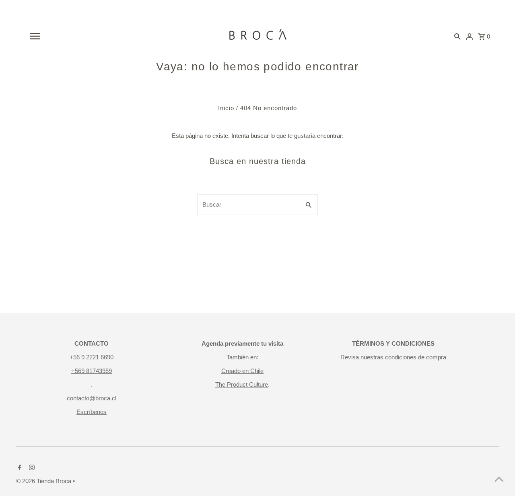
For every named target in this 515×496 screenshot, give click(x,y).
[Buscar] (457, 36)
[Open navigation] (98, 36)
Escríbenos (91, 411)
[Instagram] (31, 468)
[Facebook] (18, 468)
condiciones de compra (415, 357)
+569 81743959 (91, 370)
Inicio (226, 108)
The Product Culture (241, 384)
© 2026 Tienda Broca (44, 481)
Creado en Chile (242, 370)
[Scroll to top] (499, 480)
